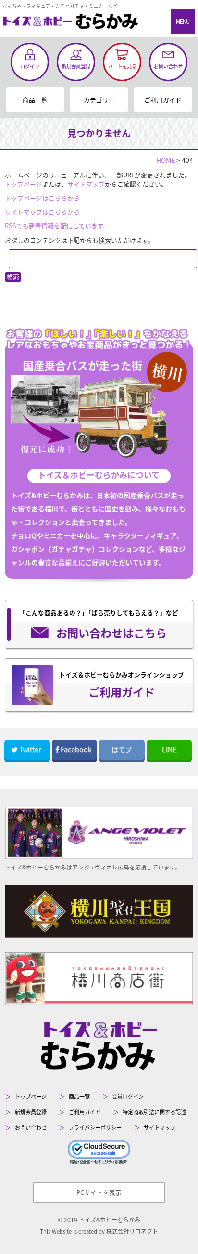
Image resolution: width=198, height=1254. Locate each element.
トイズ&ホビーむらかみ (109, 1220)
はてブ (121, 749)
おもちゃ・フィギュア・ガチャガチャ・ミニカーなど (60, 5)
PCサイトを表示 (99, 1192)
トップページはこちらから (42, 197)
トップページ (23, 183)
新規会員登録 (31, 1112)
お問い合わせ (31, 1127)
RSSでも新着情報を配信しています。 (57, 225)
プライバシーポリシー (95, 1127)
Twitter (30, 749)
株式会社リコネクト (132, 1231)
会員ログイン (128, 1096)
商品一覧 (35, 99)
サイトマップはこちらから (42, 211)
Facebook (76, 749)
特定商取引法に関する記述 (154, 1112)
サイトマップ (86, 183)
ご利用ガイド (163, 99)
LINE (169, 749)
